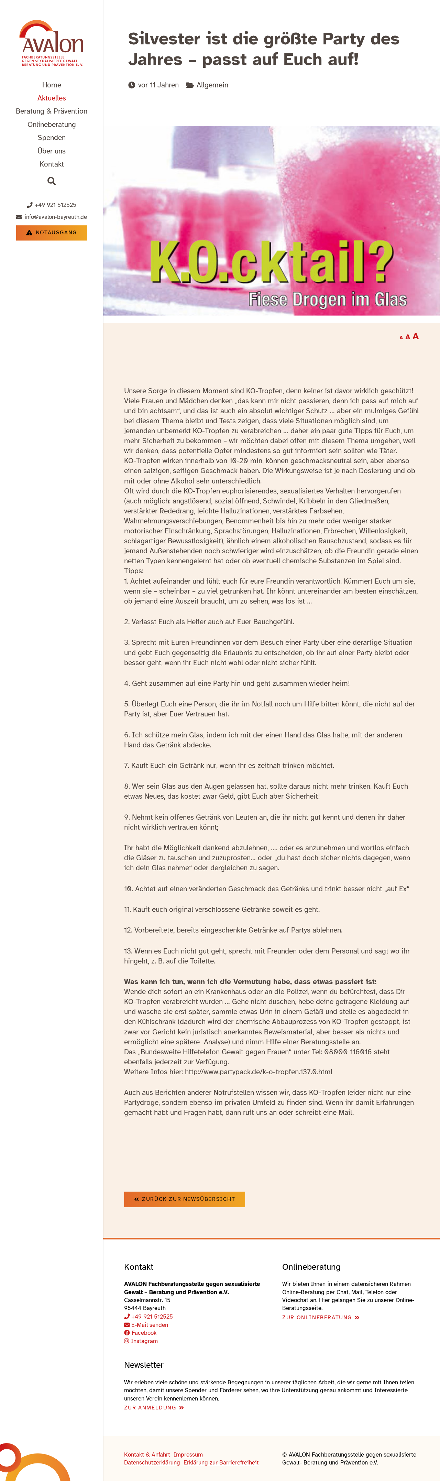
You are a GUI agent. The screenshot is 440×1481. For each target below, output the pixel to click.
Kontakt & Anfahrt (147, 1454)
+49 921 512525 (152, 1316)
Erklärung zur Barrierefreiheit (221, 1462)
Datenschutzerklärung (152, 1462)
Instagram (143, 1341)
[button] (94, 111)
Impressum (188, 1454)
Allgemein (212, 85)
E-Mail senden (149, 1325)
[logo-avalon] (51, 44)
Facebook (143, 1332)
